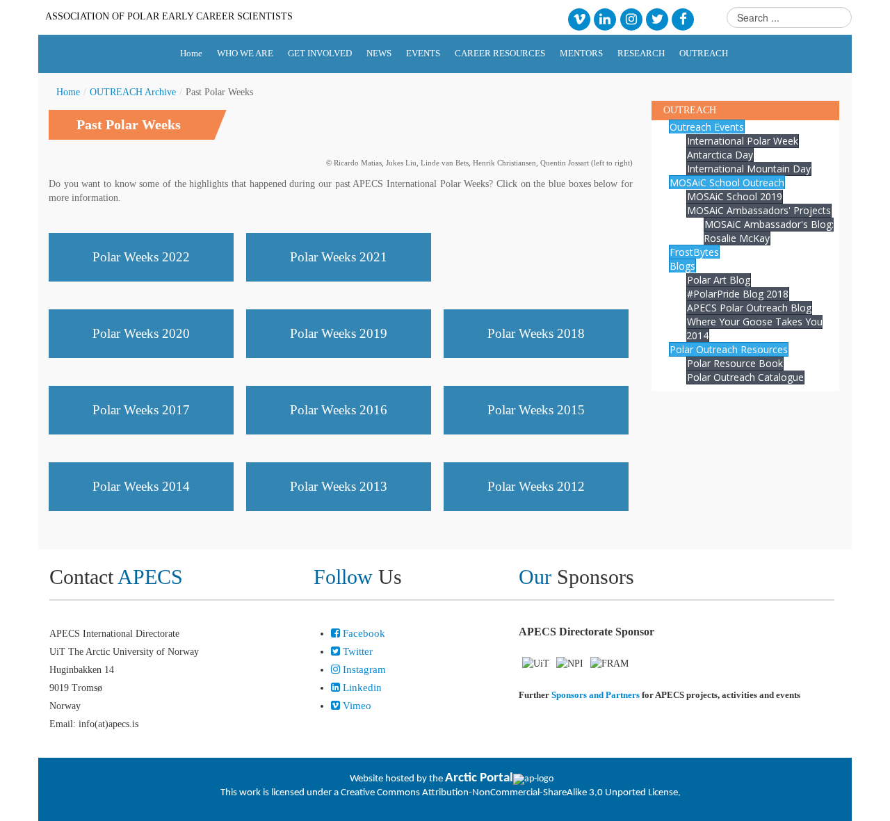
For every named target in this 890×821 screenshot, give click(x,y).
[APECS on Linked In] (605, 18)
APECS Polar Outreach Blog (749, 307)
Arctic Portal (479, 778)
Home (68, 92)
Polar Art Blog (718, 279)
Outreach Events (707, 126)
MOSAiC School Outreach (727, 182)
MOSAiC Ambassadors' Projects (759, 210)
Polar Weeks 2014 (141, 486)
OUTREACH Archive (133, 92)
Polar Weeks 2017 (141, 410)
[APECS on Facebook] (683, 18)
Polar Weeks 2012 (536, 486)
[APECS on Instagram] (631, 18)
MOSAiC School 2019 (734, 196)
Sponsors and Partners (595, 695)
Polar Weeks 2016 (338, 410)
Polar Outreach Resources (729, 349)
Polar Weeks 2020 (141, 333)
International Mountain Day (749, 168)
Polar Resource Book (735, 363)
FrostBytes (694, 252)
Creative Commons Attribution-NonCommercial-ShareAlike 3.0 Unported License (509, 793)
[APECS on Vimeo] (579, 18)
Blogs (682, 266)
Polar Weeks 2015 (536, 410)
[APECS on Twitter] (657, 18)
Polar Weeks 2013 (338, 486)
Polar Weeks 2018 (536, 333)
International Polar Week (742, 140)
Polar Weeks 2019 (338, 333)
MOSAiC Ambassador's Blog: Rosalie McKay (769, 231)
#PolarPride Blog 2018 (737, 293)
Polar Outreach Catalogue (745, 377)
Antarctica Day (720, 154)
